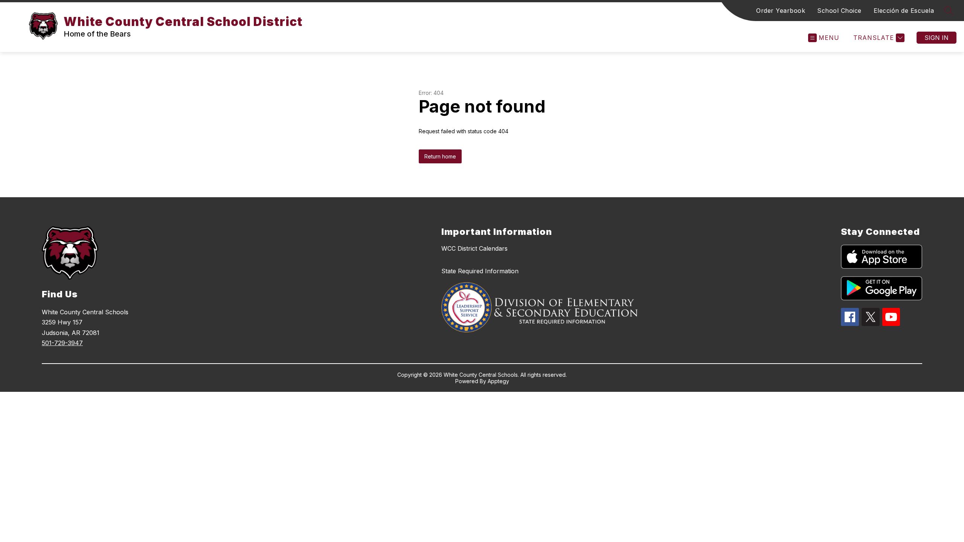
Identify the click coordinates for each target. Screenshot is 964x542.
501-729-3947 (62, 343)
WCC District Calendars (474, 248)
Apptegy (498, 381)
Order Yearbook (780, 10)
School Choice (839, 10)
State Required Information (480, 271)
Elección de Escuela (904, 10)
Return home (440, 156)
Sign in (936, 37)
